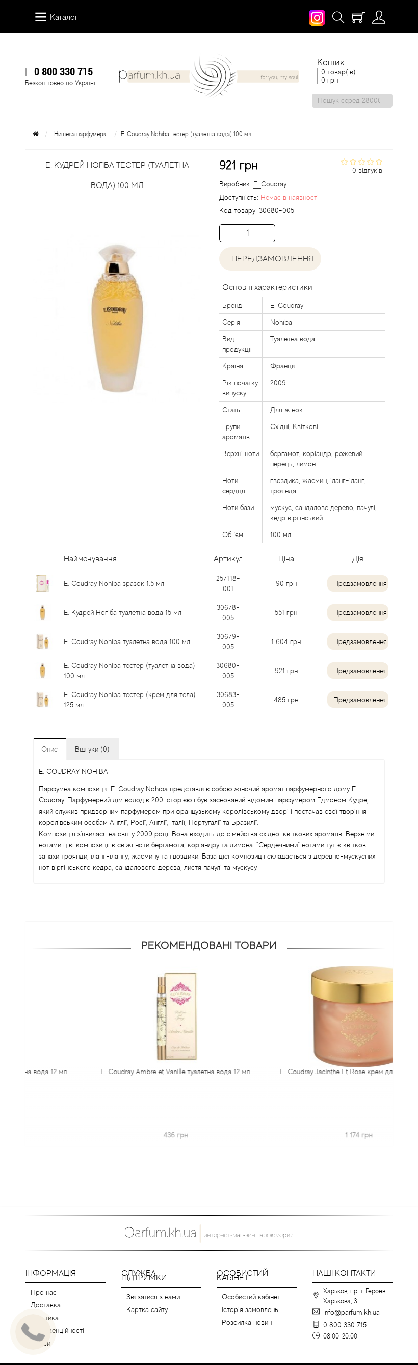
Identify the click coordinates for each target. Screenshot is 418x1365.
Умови (40, 1343)
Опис (49, 749)
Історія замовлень (250, 1309)
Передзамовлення (270, 258)
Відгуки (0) (92, 749)
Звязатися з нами (153, 1297)
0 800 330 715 (63, 71)
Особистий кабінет (251, 1297)
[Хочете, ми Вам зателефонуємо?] (33, 1332)
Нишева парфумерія (81, 134)
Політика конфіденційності (57, 1324)
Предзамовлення (360, 583)
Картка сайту (147, 1309)
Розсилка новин (247, 1322)
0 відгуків (367, 170)
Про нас (44, 1292)
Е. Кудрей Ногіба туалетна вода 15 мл (122, 612)
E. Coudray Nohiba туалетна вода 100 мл (127, 641)
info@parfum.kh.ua (351, 1312)
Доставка (46, 1305)
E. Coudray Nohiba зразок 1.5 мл (114, 583)
